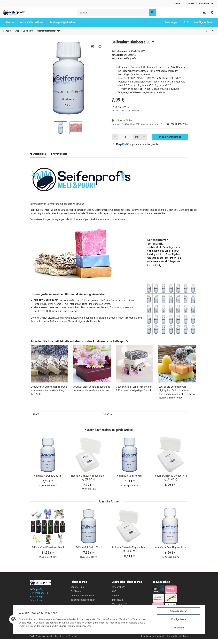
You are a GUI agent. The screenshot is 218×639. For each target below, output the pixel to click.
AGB (114, 591)
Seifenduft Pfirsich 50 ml (89, 547)
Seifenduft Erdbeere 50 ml (47, 475)
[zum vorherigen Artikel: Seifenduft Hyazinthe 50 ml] (206, 31)
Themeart (160, 636)
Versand (135, 110)
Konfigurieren (178, 619)
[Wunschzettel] (212, 12)
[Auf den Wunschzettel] (100, 46)
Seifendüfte (129, 55)
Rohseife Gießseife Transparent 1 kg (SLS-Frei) (88, 477)
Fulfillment (76, 591)
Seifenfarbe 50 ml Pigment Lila (170, 547)
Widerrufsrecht (119, 604)
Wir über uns (77, 587)
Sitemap (116, 595)
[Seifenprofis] (14, 12)
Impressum (117, 599)
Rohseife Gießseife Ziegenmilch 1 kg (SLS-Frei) (129, 549)
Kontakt (189, 3)
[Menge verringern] (115, 137)
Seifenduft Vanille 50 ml (129, 475)
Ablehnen (179, 627)
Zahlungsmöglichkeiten (83, 599)
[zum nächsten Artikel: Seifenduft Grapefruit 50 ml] (212, 31)
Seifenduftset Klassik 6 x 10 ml (48, 547)
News (177, 3)
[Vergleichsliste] (204, 12)
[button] (206, 3)
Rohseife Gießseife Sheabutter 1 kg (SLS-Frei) (170, 477)
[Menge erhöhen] (144, 137)
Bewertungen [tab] (59, 154)
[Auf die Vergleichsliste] (92, 46)
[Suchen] (152, 12)
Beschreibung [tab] (38, 154)
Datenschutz (118, 587)
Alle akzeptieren (178, 611)
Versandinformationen (83, 595)
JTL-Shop (183, 636)
